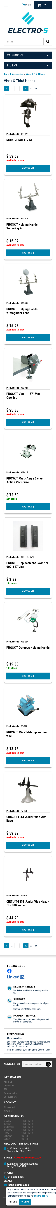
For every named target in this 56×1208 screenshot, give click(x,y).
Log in (28, 4)
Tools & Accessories (13, 74)
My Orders (9, 1111)
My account (9, 1107)
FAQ (5, 1089)
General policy (11, 1093)
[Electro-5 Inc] (28, 33)
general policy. (41, 1196)
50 (36, 88)
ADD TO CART (28, 168)
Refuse (13, 1201)
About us (8, 1082)
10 (26, 88)
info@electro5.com (32, 1009)
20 (31, 88)
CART (45, 4)
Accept (25, 1201)
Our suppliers (10, 1097)
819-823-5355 (16, 1176)
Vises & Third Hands (35, 74)
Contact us (9, 1085)
